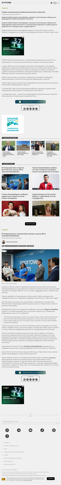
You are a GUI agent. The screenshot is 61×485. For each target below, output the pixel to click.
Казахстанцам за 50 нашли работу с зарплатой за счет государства (44, 196)
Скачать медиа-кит (8, 461)
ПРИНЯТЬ (50, 478)
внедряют (52, 357)
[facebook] (7, 436)
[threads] (54, 430)
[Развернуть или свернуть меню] (58, 3)
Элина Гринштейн (12, 242)
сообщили (38, 291)
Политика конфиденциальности (11, 445)
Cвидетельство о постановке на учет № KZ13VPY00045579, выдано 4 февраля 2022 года (19, 473)
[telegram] (19, 430)
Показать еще (30, 223)
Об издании (6, 442)
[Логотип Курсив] (6, 2)
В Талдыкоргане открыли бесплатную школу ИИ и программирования (13, 170)
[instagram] (7, 430)
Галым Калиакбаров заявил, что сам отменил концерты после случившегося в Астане (45, 170)
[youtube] (30, 430)
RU (55, 3)
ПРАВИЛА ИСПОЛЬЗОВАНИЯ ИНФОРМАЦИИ (13, 458)
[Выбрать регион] (51, 3)
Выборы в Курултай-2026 (9, 464)
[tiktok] (42, 430)
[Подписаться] (58, 423)
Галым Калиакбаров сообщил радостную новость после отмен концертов (15, 196)
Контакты (6, 455)
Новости (5, 8)
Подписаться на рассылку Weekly (10, 421)
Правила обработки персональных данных (14, 452)
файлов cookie (28, 480)
